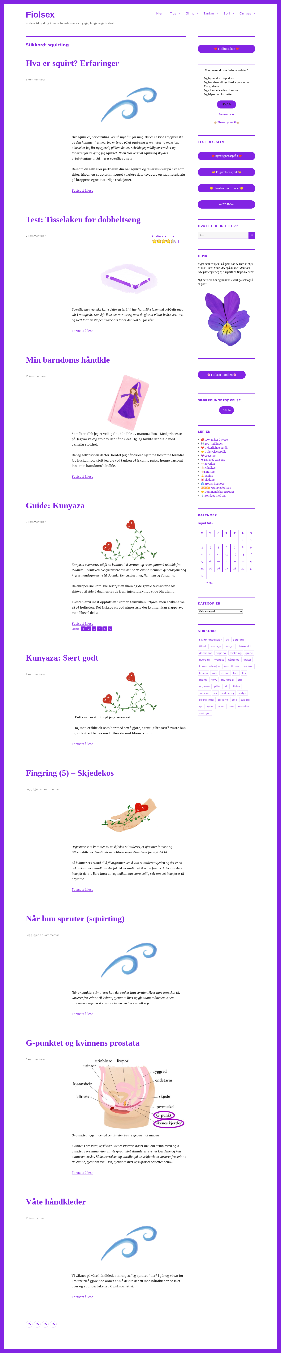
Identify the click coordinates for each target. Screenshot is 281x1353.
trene (231, 706)
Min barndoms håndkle (68, 360)
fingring (221, 652)
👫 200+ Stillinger (212, 443)
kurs (214, 672)
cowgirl (229, 646)
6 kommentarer (35, 521)
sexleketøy (227, 693)
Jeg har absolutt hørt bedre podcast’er (227, 82)
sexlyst (242, 693)
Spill (227, 13)
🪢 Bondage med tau (213, 495)
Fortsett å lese (82, 190)
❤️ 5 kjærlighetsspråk (214, 447)
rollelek (235, 686)
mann (203, 679)
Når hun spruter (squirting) (75, 918)
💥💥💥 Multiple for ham (216, 487)
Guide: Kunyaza (55, 505)
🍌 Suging (207, 475)
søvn (210, 706)
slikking (223, 699)
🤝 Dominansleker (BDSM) (217, 491)
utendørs (243, 706)
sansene (204, 693)
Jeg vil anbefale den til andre (221, 90)
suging (245, 699)
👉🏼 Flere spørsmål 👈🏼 (226, 122)
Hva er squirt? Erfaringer (72, 63)
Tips (173, 13)
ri (226, 686)
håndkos (233, 659)
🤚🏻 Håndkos (208, 467)
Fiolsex (40, 14)
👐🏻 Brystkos (208, 463)
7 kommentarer (35, 235)
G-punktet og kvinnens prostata (83, 1043)
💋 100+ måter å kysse (214, 439)
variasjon (204, 713)
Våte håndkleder (56, 1201)
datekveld (244, 646)
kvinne (225, 672)
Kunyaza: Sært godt (62, 657)
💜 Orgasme (208, 455)
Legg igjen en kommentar (42, 789)
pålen (217, 686)
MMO (214, 679)
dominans (205, 652)
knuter (247, 659)
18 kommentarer (36, 376)
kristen (203, 672)
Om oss (245, 13)
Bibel (202, 646)
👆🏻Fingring (208, 471)
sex (215, 693)
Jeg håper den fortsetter (218, 94)
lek (244, 672)
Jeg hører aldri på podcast (219, 78)
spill (234, 699)
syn (201, 706)
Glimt (190, 13)
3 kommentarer (35, 1059)
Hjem (160, 13)
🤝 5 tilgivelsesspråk (213, 451)
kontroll (248, 666)
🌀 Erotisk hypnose (212, 483)
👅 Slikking (208, 479)
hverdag (204, 659)
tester (220, 706)
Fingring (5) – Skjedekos (70, 773)
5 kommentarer (35, 79)
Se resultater (226, 114)
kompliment (232, 666)
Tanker (209, 13)
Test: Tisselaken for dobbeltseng (83, 219)
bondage (215, 646)
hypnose (219, 659)
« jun (209, 582)
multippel (227, 679)
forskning (236, 652)
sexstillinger (206, 699)
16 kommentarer (36, 1218)
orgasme (204, 686)
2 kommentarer (35, 674)
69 (227, 639)
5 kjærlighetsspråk (210, 639)
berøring (238, 639)
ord (240, 679)
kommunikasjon (209, 666)
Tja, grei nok (211, 86)
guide (249, 652)
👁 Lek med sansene (213, 459)
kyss (235, 672)
